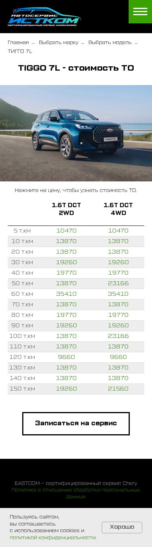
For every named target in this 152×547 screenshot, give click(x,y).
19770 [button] (67, 273)
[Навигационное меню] (140, 12)
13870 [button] (66, 241)
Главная (18, 42)
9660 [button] (66, 357)
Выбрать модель (110, 42)
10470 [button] (67, 231)
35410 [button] (66, 294)
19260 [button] (66, 262)
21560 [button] (118, 389)
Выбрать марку (58, 42)
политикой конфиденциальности (52, 537)
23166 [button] (118, 283)
